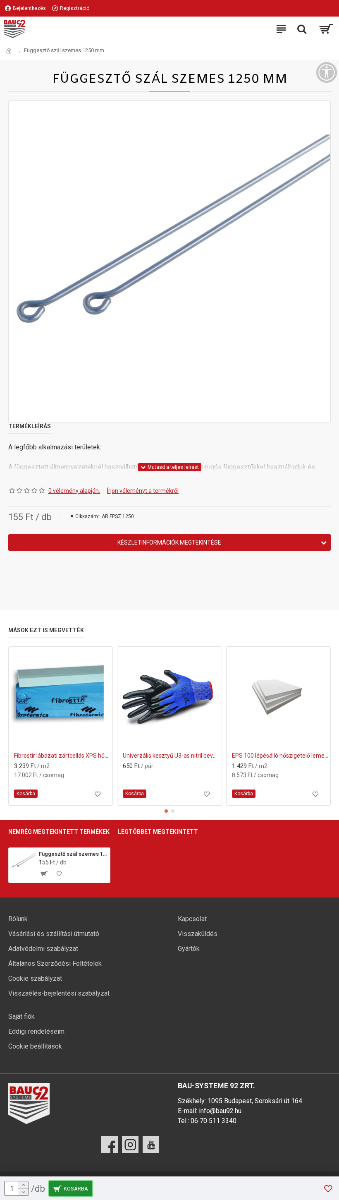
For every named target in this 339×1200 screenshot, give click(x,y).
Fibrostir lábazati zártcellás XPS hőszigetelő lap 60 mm (62, 755)
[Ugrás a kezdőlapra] (9, 51)
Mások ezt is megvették (46, 630)
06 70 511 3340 (213, 1121)
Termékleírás (29, 426)
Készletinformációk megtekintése (169, 542)
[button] (166, 811)
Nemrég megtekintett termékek (59, 831)
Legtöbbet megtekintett (158, 831)
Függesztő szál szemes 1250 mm (73, 854)
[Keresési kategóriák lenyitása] (301, 29)
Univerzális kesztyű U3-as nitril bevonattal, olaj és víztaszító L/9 (171, 755)
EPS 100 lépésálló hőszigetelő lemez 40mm (280, 755)
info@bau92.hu (220, 1111)
